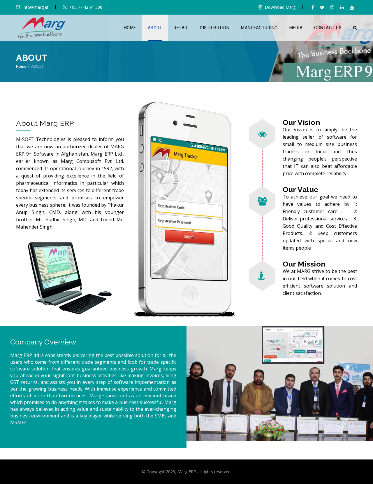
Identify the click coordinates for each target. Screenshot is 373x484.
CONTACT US (328, 27)
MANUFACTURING (259, 27)
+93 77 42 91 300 (85, 7)
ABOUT (155, 27)
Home (21, 66)
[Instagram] (332, 7)
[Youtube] (352, 7)
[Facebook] (313, 7)
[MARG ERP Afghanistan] (41, 28)
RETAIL (181, 27)
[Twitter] (322, 7)
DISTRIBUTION (214, 27)
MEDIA (296, 27)
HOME (130, 27)
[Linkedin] (342, 7)
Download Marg (280, 7)
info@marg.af (35, 7)
